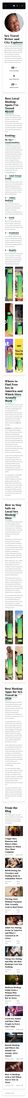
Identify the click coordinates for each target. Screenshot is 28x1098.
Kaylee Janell (19, 855)
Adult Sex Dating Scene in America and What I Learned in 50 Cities (13, 932)
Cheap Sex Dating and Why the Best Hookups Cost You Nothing (13, 963)
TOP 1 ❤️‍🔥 (10, 271)
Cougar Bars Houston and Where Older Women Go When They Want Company (13, 845)
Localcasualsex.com (10, 172)
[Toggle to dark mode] (22, 5)
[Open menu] (5, 6)
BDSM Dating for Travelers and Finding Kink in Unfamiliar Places (13, 874)
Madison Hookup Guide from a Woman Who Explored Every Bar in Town (13, 992)
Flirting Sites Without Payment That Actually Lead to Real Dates (14, 903)
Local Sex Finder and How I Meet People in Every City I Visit (13, 1022)
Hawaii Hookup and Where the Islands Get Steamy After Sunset (12, 1050)
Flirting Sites (19, 664)
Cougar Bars (9, 666)
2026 (10, 640)
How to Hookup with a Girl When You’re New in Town (13, 1078)
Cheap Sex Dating (19, 628)
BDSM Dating (9, 630)
